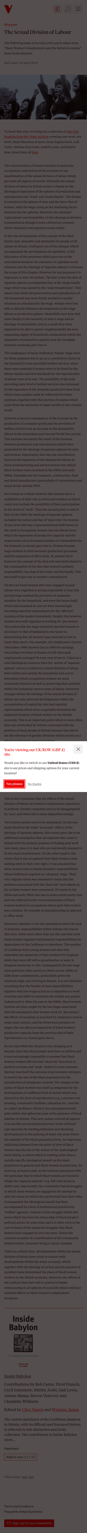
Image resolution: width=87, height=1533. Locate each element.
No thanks (34, 784)
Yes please (14, 784)
